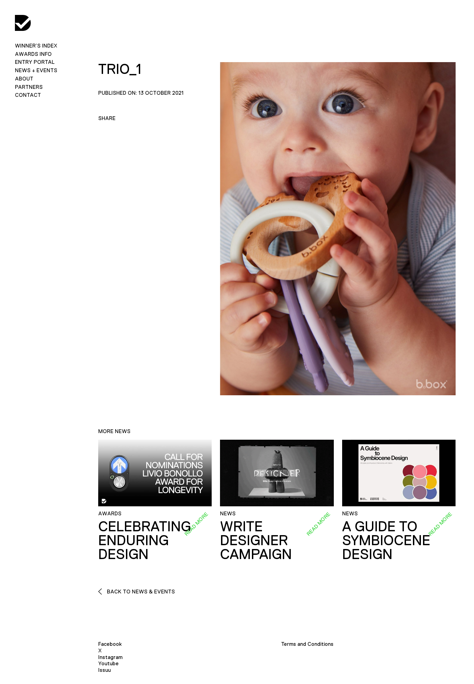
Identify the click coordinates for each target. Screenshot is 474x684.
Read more (196, 524)
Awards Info (33, 54)
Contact (28, 95)
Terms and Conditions (307, 644)
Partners (29, 87)
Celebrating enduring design (144, 540)
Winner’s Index (36, 46)
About (24, 79)
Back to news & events (140, 591)
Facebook (110, 644)
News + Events (36, 70)
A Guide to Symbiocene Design (386, 540)
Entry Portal (34, 62)
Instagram (110, 657)
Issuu (104, 670)
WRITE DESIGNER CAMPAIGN (256, 540)
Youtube (108, 663)
